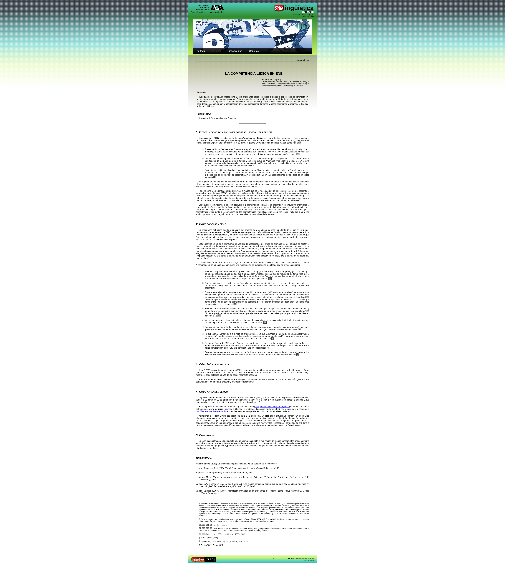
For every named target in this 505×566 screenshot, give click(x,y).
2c (235, 304)
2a (298, 154)
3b (307, 297)
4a (270, 279)
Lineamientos (235, 51)
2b (214, 177)
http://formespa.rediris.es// (213, 411)
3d (265, 322)
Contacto (254, 51)
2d (219, 316)
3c (308, 311)
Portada (201, 51)
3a (234, 191)
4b (300, 329)
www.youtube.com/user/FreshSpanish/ (272, 407)
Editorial (216, 51)
